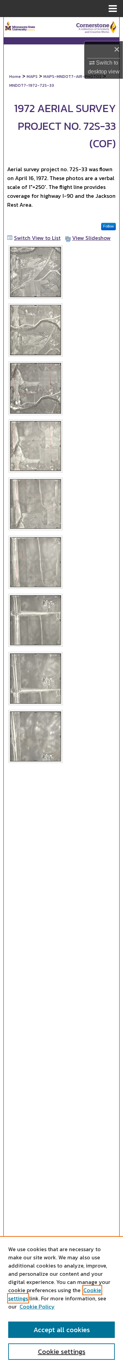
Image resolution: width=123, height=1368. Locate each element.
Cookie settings (61, 1351)
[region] (61, 1302)
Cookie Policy (37, 1306)
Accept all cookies (61, 1330)
